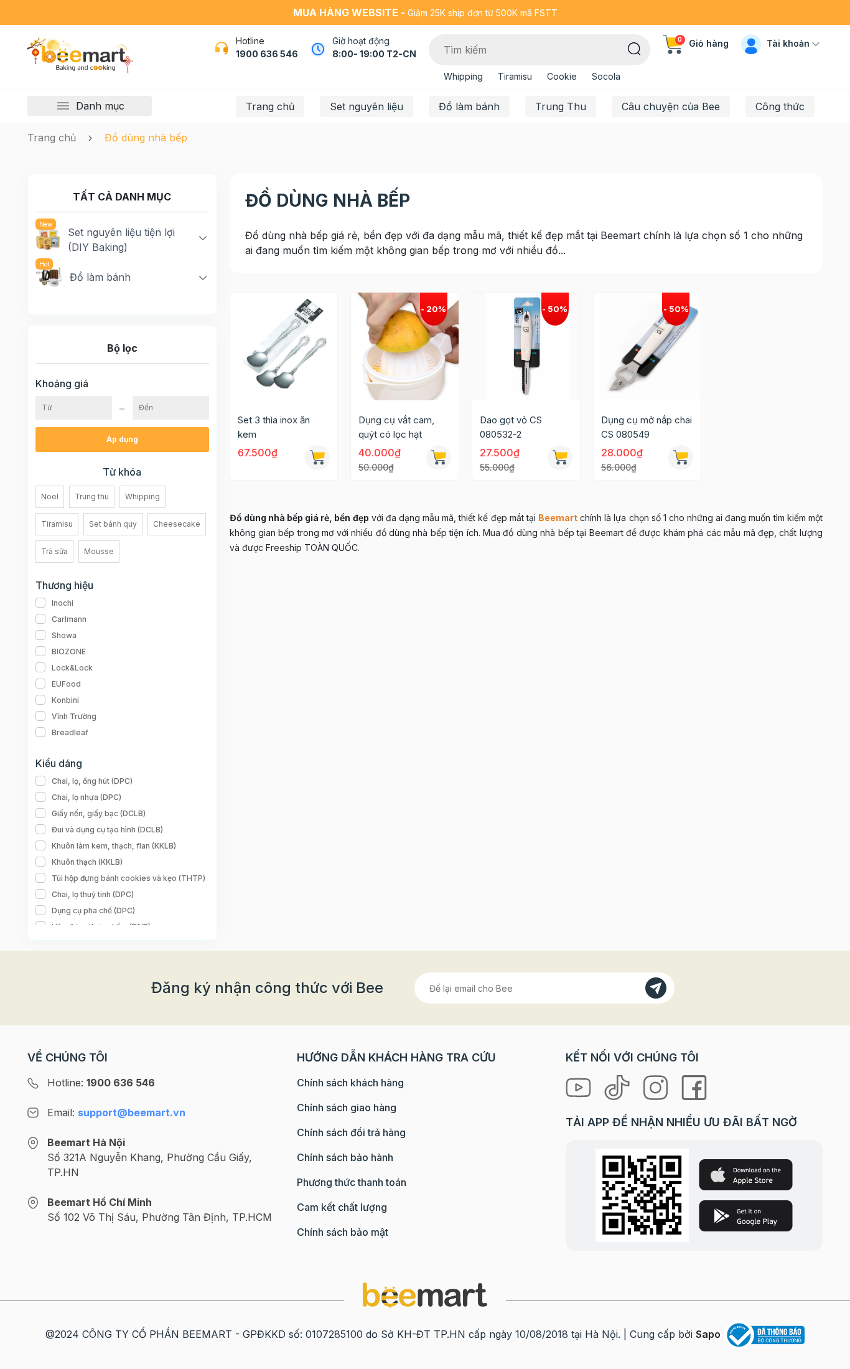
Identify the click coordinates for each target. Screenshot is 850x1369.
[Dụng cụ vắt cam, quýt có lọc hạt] (405, 346)
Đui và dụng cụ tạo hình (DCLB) (107, 829)
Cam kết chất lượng (342, 1207)
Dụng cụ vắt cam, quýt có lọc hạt (396, 427)
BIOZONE (69, 651)
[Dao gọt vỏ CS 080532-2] (526, 346)
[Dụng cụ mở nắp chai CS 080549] (647, 346)
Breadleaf (70, 732)
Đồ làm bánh (469, 106)
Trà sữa (54, 551)
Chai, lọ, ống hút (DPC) (92, 781)
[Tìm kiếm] (634, 47)
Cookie (562, 76)
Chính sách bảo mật (342, 1232)
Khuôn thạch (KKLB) (87, 862)
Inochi (62, 603)
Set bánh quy (113, 524)
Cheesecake (176, 524)
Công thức (780, 106)
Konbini (65, 700)
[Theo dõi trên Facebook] (694, 1086)
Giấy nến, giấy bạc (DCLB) (99, 813)
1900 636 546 (267, 54)
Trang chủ (270, 106)
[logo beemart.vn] (425, 1294)
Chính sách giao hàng (346, 1107)
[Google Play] (746, 1215)
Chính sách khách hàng (350, 1082)
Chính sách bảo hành (345, 1157)
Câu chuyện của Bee (671, 106)
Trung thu (92, 496)
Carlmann (69, 619)
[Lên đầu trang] (827, 1356)
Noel (49, 496)
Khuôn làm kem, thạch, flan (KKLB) (114, 845)
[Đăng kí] (656, 988)
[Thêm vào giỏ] (317, 457)
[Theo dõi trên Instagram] (657, 1086)
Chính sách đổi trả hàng (351, 1132)
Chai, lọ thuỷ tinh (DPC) (93, 894)
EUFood (66, 684)
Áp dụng (122, 439)
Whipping (463, 76)
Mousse (99, 551)
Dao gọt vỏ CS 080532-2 (511, 427)
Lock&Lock (72, 667)
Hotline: (101, 1082)
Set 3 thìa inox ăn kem (274, 427)
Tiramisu (515, 76)
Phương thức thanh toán (351, 1182)
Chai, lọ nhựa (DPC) (86, 797)
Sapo (708, 1334)
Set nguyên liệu (366, 106)
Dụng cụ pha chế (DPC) (93, 910)
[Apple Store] (746, 1174)
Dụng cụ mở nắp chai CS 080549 (646, 427)
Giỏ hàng (703, 43)
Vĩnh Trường (74, 716)
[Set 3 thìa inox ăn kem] (284, 346)
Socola (606, 76)
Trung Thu (560, 106)
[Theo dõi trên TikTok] (618, 1086)
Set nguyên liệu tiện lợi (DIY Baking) (121, 239)
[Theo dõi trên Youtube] (580, 1086)
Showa (64, 635)
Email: (116, 1112)
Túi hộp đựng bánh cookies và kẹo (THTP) (128, 878)
